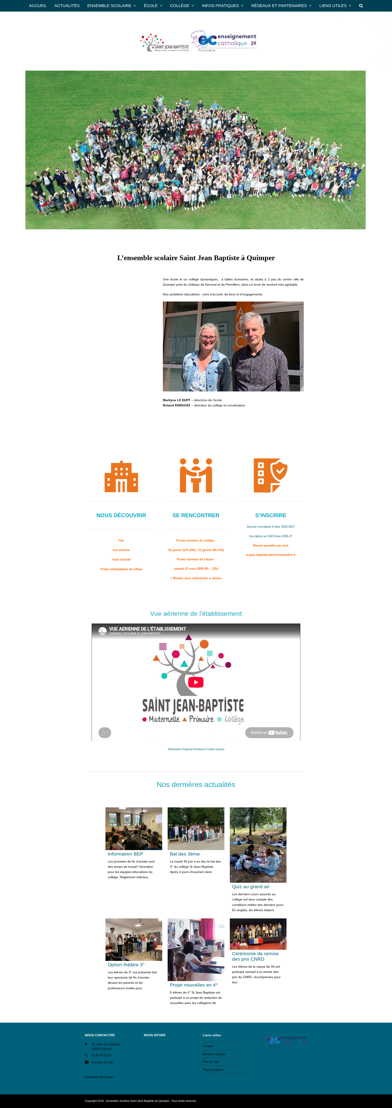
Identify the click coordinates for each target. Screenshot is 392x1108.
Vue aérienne (121, 550)
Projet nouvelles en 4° (194, 984)
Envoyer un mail (102, 1062)
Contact (208, 1046)
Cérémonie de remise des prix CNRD (255, 956)
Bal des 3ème (185, 853)
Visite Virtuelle (121, 559)
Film (121, 540)
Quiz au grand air (251, 886)
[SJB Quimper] (196, 41)
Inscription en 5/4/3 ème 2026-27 (270, 536)
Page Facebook (213, 1069)
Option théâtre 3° (126, 964)
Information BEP (125, 853)
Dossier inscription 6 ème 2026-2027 (271, 526)
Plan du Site (211, 1061)
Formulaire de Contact (99, 1077)
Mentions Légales (214, 1054)
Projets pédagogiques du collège (121, 569)
